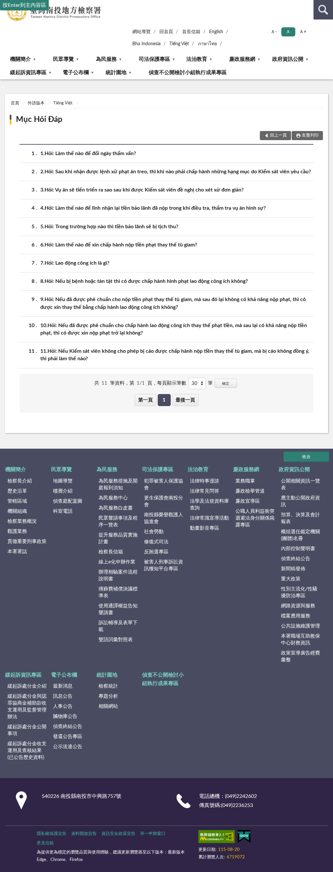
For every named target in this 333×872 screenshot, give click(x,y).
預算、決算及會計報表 (300, 518)
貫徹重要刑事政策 (27, 541)
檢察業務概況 (22, 521)
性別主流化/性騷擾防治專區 (299, 592)
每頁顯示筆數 (171, 383)
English (216, 32)
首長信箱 (191, 32)
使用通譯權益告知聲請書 (118, 609)
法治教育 (196, 59)
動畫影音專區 (204, 528)
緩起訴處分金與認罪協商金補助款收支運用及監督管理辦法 (27, 706)
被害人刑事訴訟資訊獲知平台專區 (163, 565)
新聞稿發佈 (293, 568)
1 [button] (164, 400)
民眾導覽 (63, 59)
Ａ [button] (288, 32)
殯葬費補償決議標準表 (118, 592)
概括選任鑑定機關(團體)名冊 (300, 535)
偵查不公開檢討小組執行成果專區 (188, 72)
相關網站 (108, 706)
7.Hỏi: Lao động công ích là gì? (74, 263)
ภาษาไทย (207, 44)
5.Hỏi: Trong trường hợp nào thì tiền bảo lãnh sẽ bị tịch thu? (109, 226)
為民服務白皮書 (116, 508)
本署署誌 (17, 551)
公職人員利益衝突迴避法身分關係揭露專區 (254, 518)
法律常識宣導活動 (209, 518)
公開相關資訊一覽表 (300, 484)
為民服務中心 (113, 497)
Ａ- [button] (274, 32)
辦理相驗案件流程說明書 (118, 575)
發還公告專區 (67, 736)
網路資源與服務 (298, 605)
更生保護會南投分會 (163, 501)
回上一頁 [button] (278, 135)
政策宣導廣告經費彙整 (300, 656)
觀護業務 (17, 531)
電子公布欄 (76, 72)
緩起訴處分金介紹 (27, 686)
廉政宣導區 (247, 501)
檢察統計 (108, 686)
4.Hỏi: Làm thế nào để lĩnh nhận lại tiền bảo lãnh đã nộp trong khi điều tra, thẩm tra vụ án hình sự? (153, 208)
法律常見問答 (204, 491)
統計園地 (116, 72)
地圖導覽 (63, 481)
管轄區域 (17, 501)
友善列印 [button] (310, 135)
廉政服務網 (242, 59)
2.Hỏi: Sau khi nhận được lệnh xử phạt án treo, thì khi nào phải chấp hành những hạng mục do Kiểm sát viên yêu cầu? (175, 171)
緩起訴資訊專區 (28, 72)
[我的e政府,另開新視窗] (244, 838)
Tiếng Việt (179, 44)
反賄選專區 (156, 551)
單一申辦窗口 (153, 834)
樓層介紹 (63, 491)
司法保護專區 (154, 59)
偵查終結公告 (295, 558)
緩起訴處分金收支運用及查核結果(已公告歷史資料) (27, 750)
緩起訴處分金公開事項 (27, 730)
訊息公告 (63, 696)
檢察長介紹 (19, 481)
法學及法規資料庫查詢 (209, 504)
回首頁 (166, 32)
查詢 (323, 10)
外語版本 (36, 103)
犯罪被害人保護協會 (163, 484)
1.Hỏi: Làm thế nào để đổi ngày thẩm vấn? (88, 153)
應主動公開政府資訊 (300, 501)
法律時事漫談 (204, 481)
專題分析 (108, 696)
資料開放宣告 (84, 834)
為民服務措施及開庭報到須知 (118, 484)
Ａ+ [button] (302, 32)
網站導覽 (141, 32)
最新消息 (63, 686)
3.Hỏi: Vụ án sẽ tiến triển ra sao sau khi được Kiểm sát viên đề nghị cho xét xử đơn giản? (142, 189)
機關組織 (17, 511)
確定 (225, 383)
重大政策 (290, 578)
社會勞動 (154, 531)
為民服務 (106, 59)
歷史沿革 (17, 491)
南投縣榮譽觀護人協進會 (163, 518)
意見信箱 (45, 843)
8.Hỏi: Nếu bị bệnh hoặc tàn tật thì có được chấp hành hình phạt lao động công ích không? (144, 281)
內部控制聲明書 (298, 548)
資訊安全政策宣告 (118, 834)
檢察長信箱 (111, 551)
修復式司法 (156, 541)
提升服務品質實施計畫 (118, 538)
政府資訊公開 (287, 59)
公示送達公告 (67, 746)
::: (3, 86)
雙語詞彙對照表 (116, 639)
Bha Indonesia (146, 44)
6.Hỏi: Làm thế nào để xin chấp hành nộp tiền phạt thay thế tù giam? (118, 244)
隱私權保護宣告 (51, 834)
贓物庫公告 (65, 716)
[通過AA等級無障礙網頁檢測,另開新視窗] (216, 838)
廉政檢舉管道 (250, 491)
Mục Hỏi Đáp (39, 120)
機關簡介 (20, 59)
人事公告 (63, 706)
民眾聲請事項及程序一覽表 (118, 521)
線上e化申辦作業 (117, 562)
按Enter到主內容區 (24, 5)
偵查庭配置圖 (67, 501)
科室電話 (63, 511)
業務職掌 (245, 481)
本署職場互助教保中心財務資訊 (300, 639)
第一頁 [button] (145, 400)
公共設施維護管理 (300, 626)
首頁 (15, 103)
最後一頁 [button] (185, 400)
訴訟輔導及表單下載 (118, 626)
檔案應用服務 (295, 616)
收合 (306, 457)
